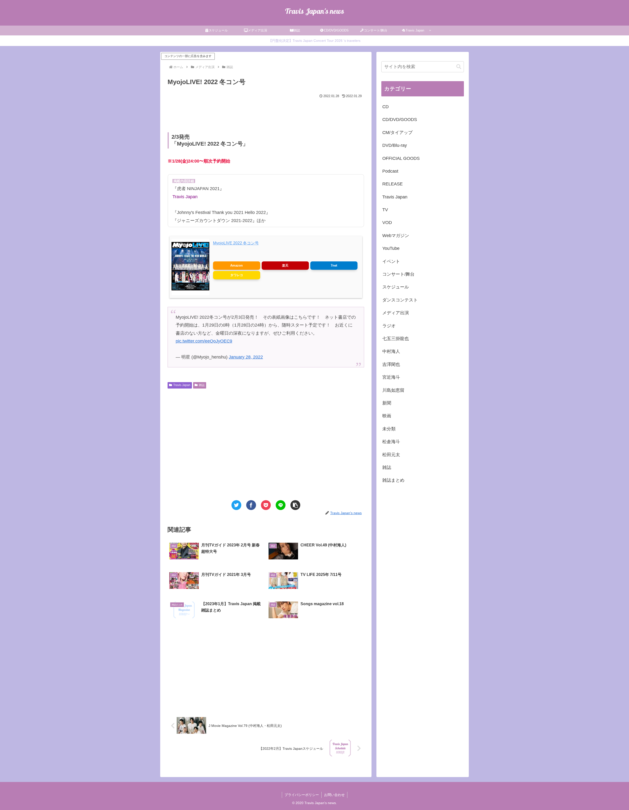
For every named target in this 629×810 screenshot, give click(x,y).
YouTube (391, 248)
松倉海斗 (391, 441)
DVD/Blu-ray (394, 145)
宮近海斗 (391, 377)
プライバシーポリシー (302, 795)
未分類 (389, 428)
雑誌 (202, 385)
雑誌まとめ (393, 480)
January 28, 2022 (246, 357)
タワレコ (236, 275)
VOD (387, 222)
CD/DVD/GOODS (399, 119)
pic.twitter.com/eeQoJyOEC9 (204, 341)
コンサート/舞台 (398, 274)
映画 (386, 415)
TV (385, 209)
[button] (295, 505)
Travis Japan (181, 385)
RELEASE (392, 183)
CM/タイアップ (397, 132)
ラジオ (389, 325)
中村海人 (391, 351)
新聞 (386, 403)
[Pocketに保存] (266, 505)
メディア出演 (395, 312)
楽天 (285, 265)
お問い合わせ (334, 795)
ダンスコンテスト (400, 300)
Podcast (390, 171)
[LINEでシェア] (281, 505)
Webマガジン (395, 235)
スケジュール (395, 287)
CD (385, 106)
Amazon (236, 265)
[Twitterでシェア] (236, 505)
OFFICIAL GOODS (401, 158)
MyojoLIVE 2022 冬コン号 (236, 243)
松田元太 (391, 454)
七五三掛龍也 (395, 338)
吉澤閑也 (391, 364)
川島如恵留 (393, 390)
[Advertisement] (266, 113)
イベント (391, 261)
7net (334, 265)
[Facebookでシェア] (251, 505)
